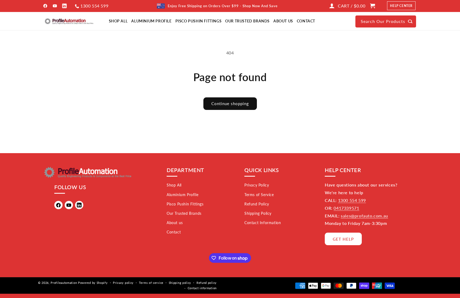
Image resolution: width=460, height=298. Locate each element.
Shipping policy (180, 282)
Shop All (174, 185)
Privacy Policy (256, 185)
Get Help (343, 239)
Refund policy (206, 282)
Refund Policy (256, 204)
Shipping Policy (258, 213)
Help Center (401, 6)
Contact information (202, 288)
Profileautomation (64, 282)
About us (175, 222)
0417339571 (346, 207)
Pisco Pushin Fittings (185, 204)
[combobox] (385, 21)
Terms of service (151, 282)
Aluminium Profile (182, 194)
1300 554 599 (94, 5)
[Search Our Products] (410, 21)
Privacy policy (123, 282)
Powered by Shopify (93, 282)
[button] (376, 6)
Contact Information (262, 222)
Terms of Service (259, 194)
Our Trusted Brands (184, 213)
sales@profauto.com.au (364, 215)
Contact (174, 232)
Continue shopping (230, 103)
